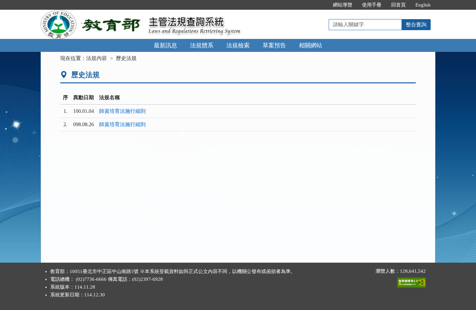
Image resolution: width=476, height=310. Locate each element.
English (423, 4)
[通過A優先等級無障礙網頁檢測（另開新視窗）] (411, 281)
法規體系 (201, 45)
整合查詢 (416, 24)
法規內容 (96, 58)
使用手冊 (371, 4)
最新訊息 (165, 45)
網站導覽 (342, 4)
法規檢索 (238, 45)
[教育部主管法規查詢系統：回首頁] (92, 13)
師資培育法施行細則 (122, 111)
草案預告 (274, 45)
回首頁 (398, 4)
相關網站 (310, 45)
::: (321, 4)
